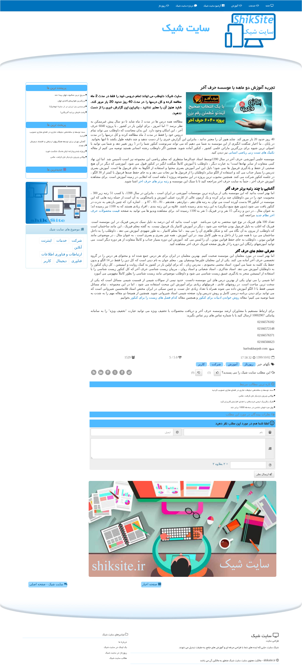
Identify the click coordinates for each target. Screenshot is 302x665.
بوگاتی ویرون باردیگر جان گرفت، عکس (256, 396)
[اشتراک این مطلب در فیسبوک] (122, 372)
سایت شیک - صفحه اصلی (46, 584)
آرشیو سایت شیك (213, 5)
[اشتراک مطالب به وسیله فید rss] (94, 372)
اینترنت (46, 240)
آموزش (235, 5)
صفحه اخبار (150, 584)
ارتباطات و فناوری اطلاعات (61, 254)
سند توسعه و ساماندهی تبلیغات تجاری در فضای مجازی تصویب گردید (242, 390)
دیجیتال (61, 261)
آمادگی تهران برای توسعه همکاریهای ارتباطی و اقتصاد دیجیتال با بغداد (57, 143)
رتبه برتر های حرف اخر (153, 181)
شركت (216, 364)
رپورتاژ (162, 5)
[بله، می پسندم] (217, 372)
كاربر (201, 364)
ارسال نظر (262, 474)
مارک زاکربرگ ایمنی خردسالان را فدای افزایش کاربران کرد (246, 401)
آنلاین (78, 247)
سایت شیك (185, 27)
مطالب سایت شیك (118, 658)
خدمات (252, 5)
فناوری (76, 261)
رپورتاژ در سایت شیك (116, 652)
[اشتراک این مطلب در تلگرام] (129, 372)
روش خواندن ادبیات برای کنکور (219, 297)
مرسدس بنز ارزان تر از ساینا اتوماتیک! (67, 106)
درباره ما (123, 642)
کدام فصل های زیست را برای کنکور (154, 297)
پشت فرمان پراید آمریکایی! (72, 112)
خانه (268, 5)
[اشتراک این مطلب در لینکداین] (101, 372)
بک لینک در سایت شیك (115, 647)
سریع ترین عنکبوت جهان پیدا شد (70, 95)
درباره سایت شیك (185, 5)
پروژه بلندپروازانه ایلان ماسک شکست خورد (65, 151)
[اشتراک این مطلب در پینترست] (108, 372)
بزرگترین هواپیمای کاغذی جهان (71, 101)
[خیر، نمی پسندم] (198, 372)
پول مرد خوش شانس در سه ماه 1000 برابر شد (252, 407)
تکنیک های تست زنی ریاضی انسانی (251, 152)
